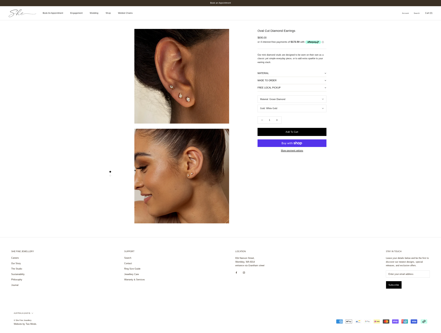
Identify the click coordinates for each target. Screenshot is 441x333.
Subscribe (393, 285)
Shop (108, 13)
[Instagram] (244, 272)
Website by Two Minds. (25, 324)
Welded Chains (125, 13)
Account (405, 13)
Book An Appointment (53, 13)
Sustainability (18, 274)
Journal (14, 285)
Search (417, 13)
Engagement (76, 13)
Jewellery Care (131, 274)
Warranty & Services (134, 279)
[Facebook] (236, 272)
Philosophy (16, 279)
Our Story (16, 263)
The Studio (16, 268)
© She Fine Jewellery (23, 320)
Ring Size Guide (132, 268)
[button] (292, 73)
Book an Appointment (220, 3)
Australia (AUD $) (22, 313)
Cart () (428, 13)
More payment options (292, 150)
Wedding (94, 13)
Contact (128, 263)
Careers (15, 258)
